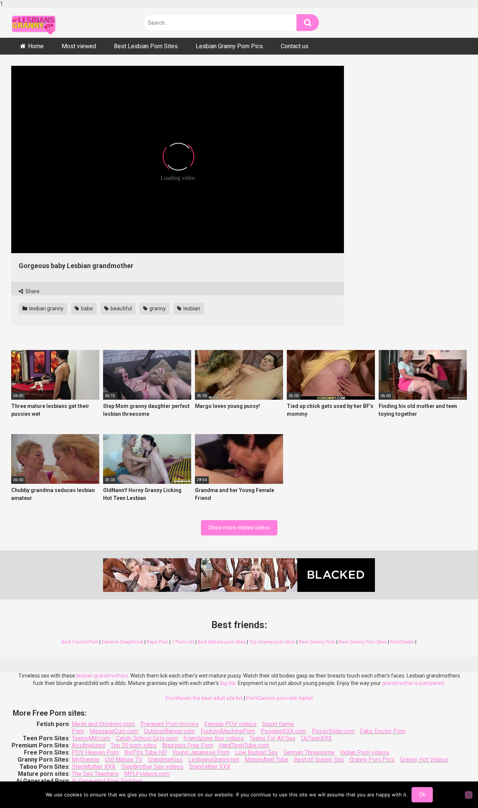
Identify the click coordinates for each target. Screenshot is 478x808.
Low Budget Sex (256, 752)
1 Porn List (183, 642)
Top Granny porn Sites (272, 642)
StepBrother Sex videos (152, 766)
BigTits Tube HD (145, 752)
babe (86, 308)
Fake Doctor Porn (383, 731)
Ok (422, 795)
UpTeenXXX (316, 738)
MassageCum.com (114, 731)
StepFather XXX (209, 766)
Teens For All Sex (272, 738)
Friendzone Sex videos (213, 738)
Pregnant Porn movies (169, 724)
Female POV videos (230, 724)
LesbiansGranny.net (213, 759)
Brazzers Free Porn (187, 745)
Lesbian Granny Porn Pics (229, 46)
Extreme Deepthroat (122, 642)
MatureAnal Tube (266, 759)
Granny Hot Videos (424, 759)
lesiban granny (45, 308)
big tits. (228, 683)
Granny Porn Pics (372, 759)
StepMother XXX (93, 766)
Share (32, 291)
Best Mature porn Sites (222, 642)
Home (36, 46)
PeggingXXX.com (283, 731)
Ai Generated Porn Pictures (107, 780)
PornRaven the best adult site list (204, 698)
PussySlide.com (333, 731)
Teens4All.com (91, 738)
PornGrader (402, 642)
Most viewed (79, 46)
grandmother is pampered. (413, 683)
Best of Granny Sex (319, 759)
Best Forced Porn (80, 642)
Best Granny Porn (317, 642)
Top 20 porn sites (133, 745)
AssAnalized (88, 745)
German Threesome (309, 752)
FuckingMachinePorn (228, 731)
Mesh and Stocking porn (103, 724)
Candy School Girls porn (147, 738)
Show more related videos (239, 528)
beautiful (120, 308)
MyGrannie (85, 759)
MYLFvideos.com (147, 773)
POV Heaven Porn (95, 752)
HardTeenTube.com (244, 745)
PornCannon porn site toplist (279, 698)
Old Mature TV (123, 759)
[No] (468, 795)
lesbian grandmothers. (102, 676)
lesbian (191, 308)
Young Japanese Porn (201, 752)
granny (157, 308)
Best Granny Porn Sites (363, 642)
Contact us (294, 46)
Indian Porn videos (364, 752)
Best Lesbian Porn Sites (146, 46)
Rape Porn (157, 642)
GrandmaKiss (165, 759)
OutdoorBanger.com (169, 731)
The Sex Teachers (95, 773)
